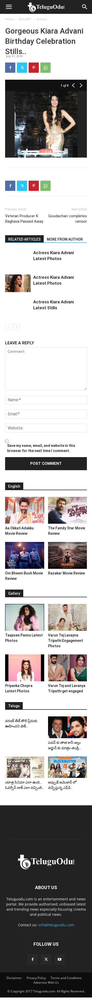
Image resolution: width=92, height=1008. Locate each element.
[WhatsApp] (45, 68)
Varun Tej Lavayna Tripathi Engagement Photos (65, 640)
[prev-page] (8, 327)
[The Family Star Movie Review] (67, 510)
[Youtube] (59, 959)
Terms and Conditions (66, 978)
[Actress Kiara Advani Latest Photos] (18, 283)
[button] (9, 7)
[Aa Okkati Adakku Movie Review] (24, 510)
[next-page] (16, 327)
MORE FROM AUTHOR (65, 239)
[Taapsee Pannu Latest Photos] (24, 617)
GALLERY (25, 19)
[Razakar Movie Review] (67, 555)
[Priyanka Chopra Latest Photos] (24, 667)
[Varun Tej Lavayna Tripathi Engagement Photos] (67, 617)
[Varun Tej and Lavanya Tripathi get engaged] (67, 667)
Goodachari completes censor (67, 219)
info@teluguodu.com (56, 924)
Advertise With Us (46, 982)
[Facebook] (10, 68)
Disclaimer (14, 978)
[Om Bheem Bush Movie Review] (24, 555)
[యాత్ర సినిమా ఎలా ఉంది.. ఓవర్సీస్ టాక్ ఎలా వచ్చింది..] (24, 767)
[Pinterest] (34, 68)
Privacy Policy (36, 978)
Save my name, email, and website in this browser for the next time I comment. (41, 448)
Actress (41, 19)
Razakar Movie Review (66, 573)
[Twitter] (22, 68)
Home (9, 19)
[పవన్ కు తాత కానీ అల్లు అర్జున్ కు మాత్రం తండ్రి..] (67, 727)
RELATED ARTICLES (24, 239)
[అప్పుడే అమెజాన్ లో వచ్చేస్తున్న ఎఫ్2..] (67, 767)
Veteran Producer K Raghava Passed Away (24, 219)
